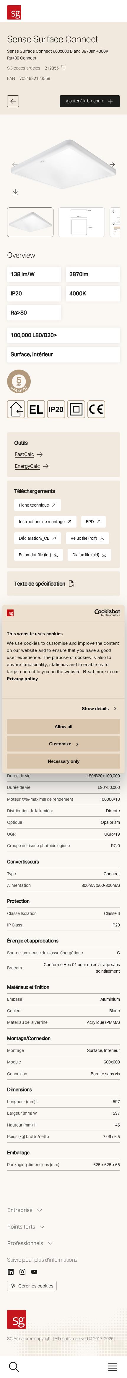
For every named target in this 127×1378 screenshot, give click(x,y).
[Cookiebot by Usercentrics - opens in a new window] (94, 613)
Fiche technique (40, 506)
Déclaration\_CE (40, 540)
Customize (60, 743)
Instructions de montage (47, 523)
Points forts (21, 1226)
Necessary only (63, 761)
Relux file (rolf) (84, 540)
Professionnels (25, 1243)
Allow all (63, 726)
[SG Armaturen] (14, 12)
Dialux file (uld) (85, 556)
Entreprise (19, 1210)
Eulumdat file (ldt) (35, 556)
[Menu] (113, 1367)
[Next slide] (112, 164)
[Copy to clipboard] (63, 67)
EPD (96, 523)
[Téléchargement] (15, 192)
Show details (95, 708)
